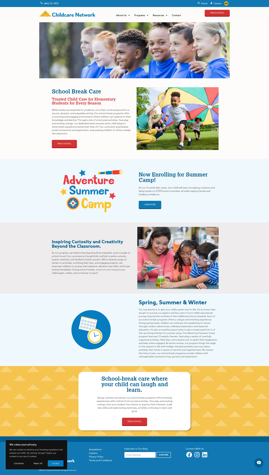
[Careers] (211, 3)
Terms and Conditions (100, 460)
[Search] (199, 3)
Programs (139, 15)
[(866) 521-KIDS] (42, 3)
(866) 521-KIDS (51, 3)
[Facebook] (189, 454)
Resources (158, 15)
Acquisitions (95, 449)
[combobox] (226, 3)
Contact (176, 15)
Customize (19, 463)
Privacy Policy (96, 456)
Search (204, 3)
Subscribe (163, 455)
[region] (36, 454)
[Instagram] (196, 454)
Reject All (38, 463)
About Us (121, 15)
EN (226, 3)
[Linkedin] (204, 454)
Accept (55, 463)
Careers (217, 3)
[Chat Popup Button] (258, 462)
